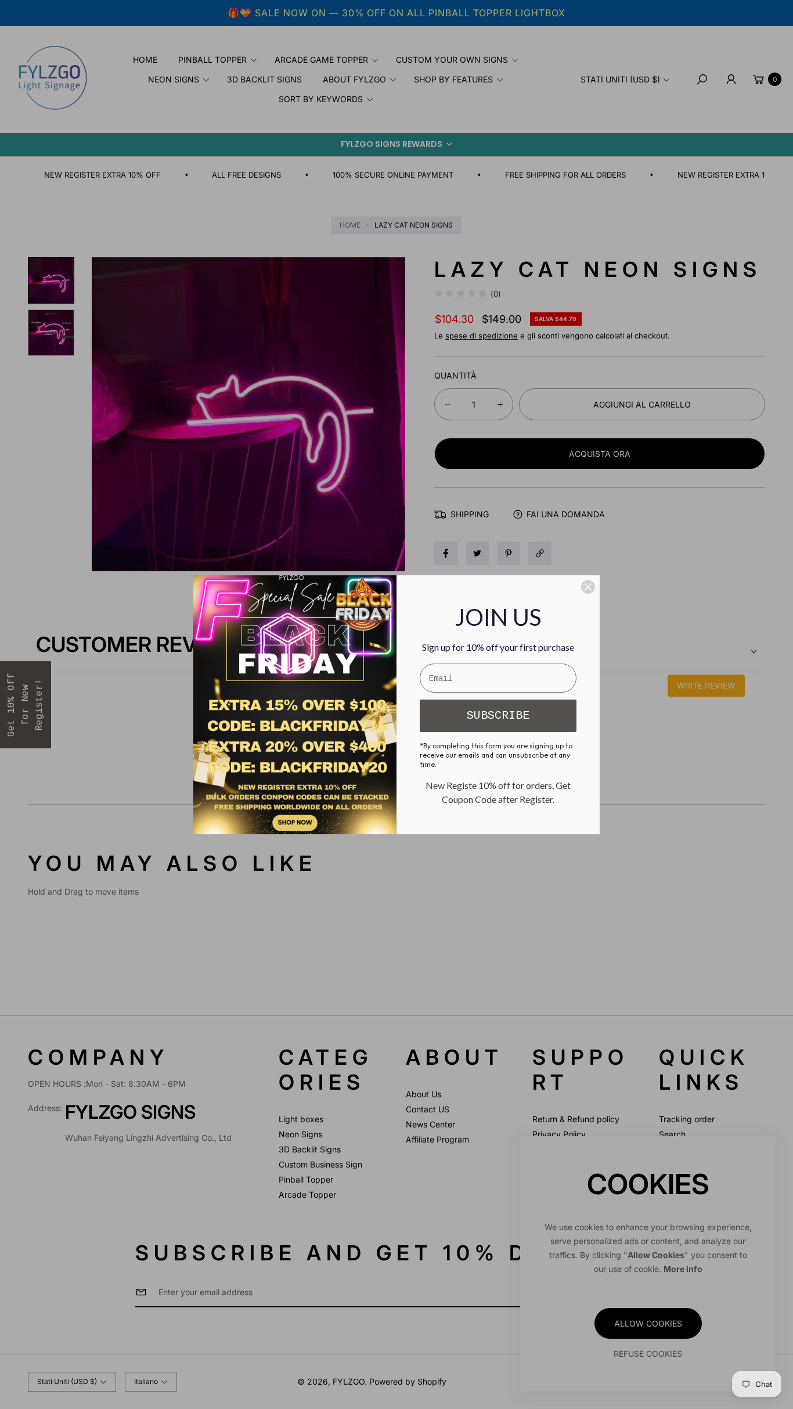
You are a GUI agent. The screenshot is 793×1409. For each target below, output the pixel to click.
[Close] (588, 587)
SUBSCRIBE (498, 715)
